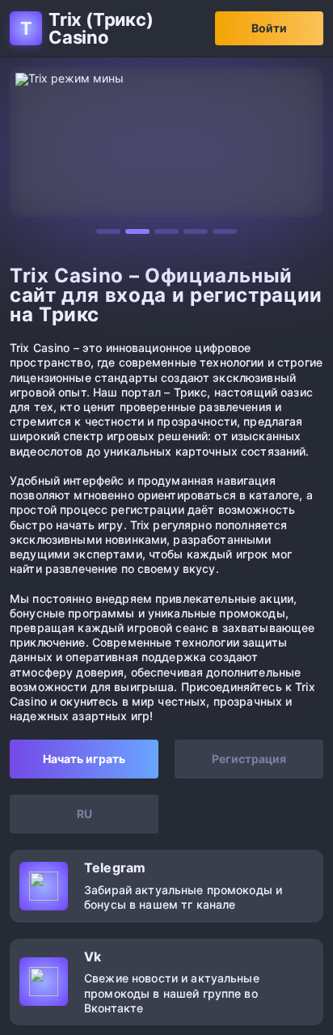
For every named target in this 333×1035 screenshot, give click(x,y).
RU (84, 814)
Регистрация (249, 759)
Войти (269, 28)
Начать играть (84, 759)
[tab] (108, 231)
